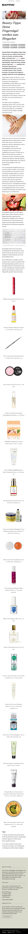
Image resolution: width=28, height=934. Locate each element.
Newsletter (11, 1)
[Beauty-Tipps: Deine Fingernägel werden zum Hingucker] (14, 15)
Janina (13, 42)
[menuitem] (4, 932)
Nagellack (18, 58)
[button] (6, 45)
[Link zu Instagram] (25, 930)
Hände (15, 64)
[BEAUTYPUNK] (8, 4)
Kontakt (18, 1)
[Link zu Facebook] (23, 930)
